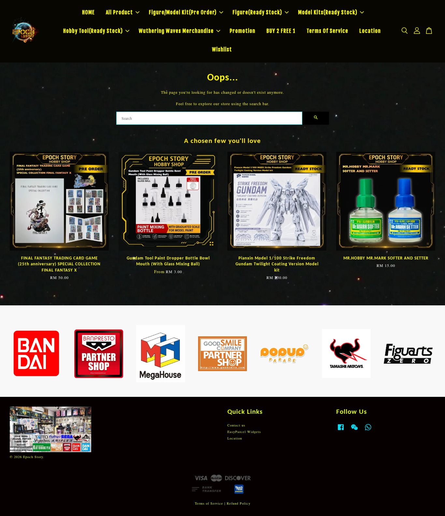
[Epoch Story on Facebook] (340, 430)
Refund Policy (239, 503)
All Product (119, 12)
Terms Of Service (327, 31)
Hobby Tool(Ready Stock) (93, 31)
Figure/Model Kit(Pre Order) (183, 12)
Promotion (242, 31)
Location (370, 31)
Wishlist (222, 49)
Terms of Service (209, 503)
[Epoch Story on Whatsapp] (368, 430)
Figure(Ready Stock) (257, 12)
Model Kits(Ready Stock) (327, 12)
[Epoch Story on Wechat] (354, 430)
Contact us (236, 425)
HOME (88, 12)
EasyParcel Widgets (244, 431)
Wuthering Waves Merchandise (176, 31)
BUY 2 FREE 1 (280, 31)
